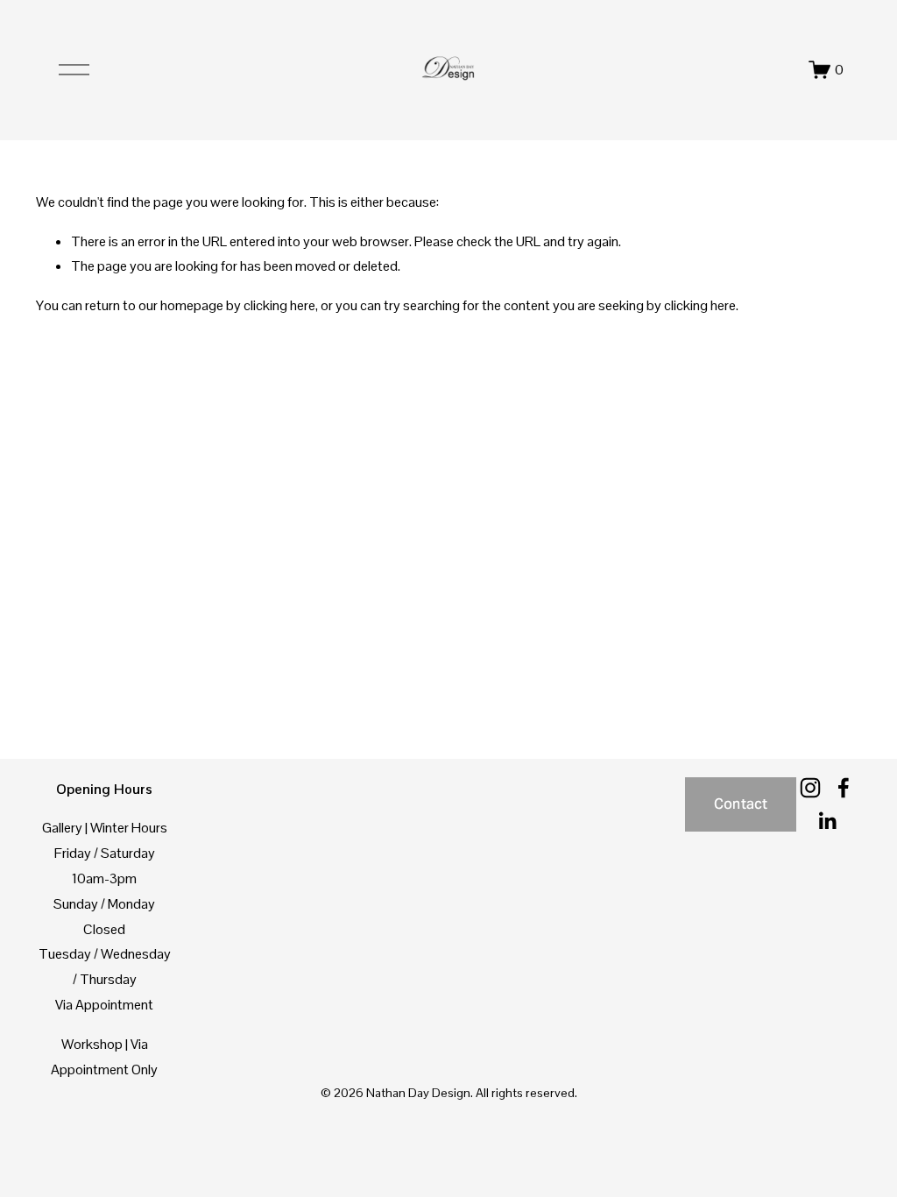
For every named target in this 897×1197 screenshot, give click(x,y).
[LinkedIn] (826, 821)
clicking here (279, 305)
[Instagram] (810, 787)
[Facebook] (843, 787)
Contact (741, 804)
